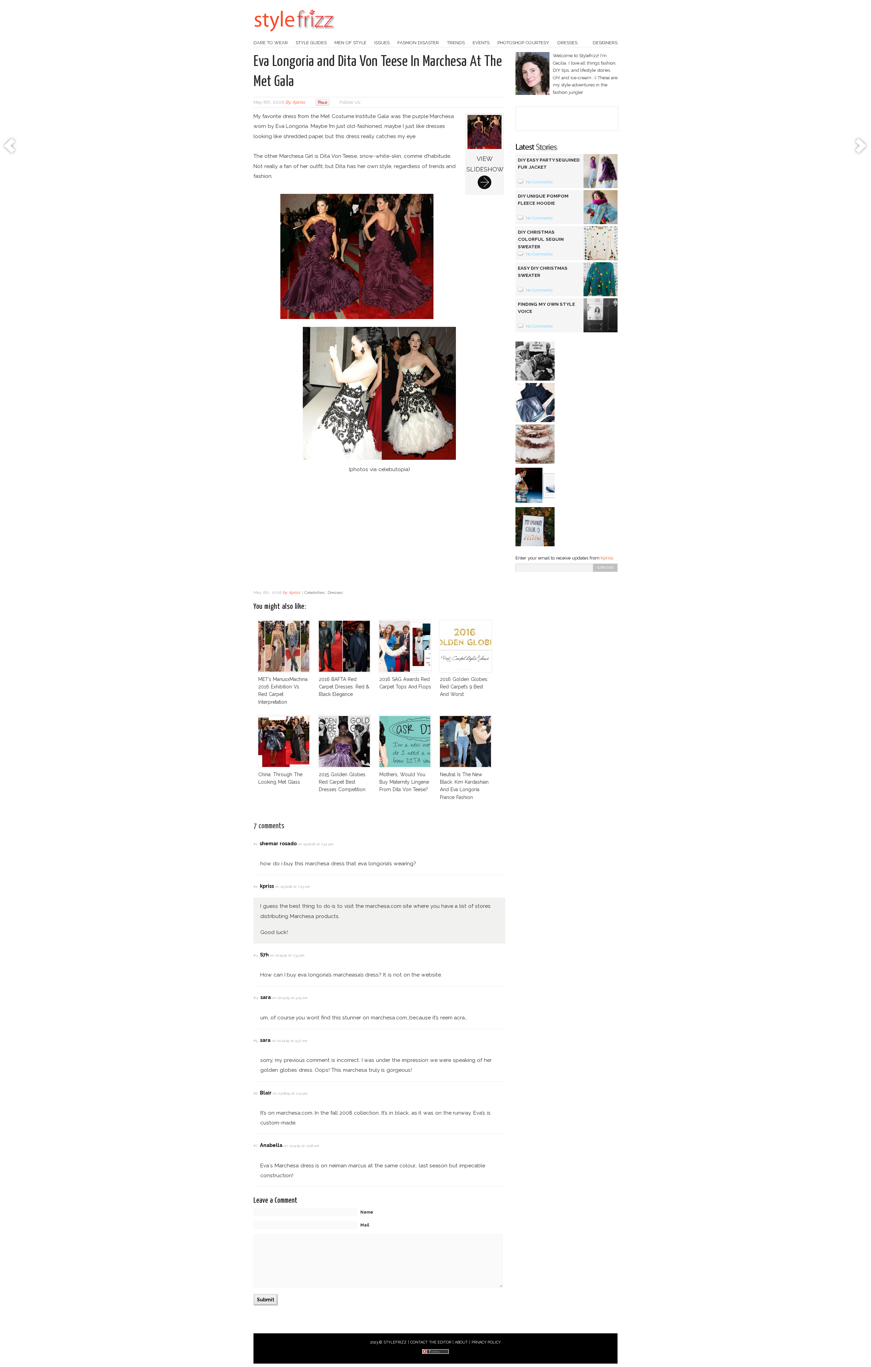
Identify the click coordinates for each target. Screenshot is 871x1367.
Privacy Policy (486, 1342)
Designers (605, 42)
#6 (255, 1093)
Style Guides (311, 42)
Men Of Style (350, 42)
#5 (255, 1041)
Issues (382, 42)
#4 (255, 998)
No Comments (539, 182)
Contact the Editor (430, 1342)
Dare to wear (270, 42)
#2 (255, 886)
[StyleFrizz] (294, 35)
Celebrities (315, 592)
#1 (255, 844)
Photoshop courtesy (523, 42)
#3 (255, 955)
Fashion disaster (418, 42)
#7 (255, 1146)
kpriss (299, 102)
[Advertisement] (379, 532)
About (461, 1342)
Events (481, 42)
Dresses (567, 42)
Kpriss (607, 558)
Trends (456, 42)
